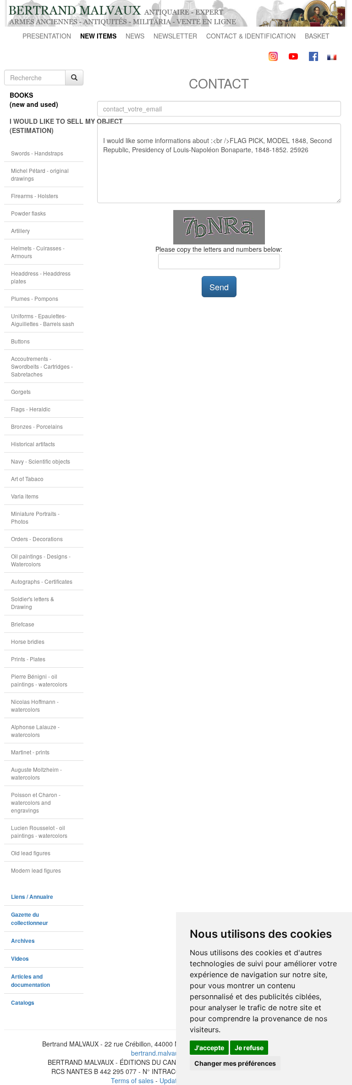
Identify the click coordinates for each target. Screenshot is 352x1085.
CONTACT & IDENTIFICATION (251, 35)
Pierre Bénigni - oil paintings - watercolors (39, 680)
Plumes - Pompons (34, 298)
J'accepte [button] (209, 1048)
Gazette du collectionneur (29, 919)
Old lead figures (30, 853)
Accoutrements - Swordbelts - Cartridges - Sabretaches (42, 366)
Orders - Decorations (37, 538)
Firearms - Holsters (34, 195)
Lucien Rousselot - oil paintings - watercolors (39, 831)
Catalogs (22, 1003)
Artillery (20, 230)
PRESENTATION (46, 35)
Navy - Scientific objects (40, 461)
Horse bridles (27, 641)
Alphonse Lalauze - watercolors (35, 730)
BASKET (317, 35)
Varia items (24, 496)
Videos (20, 959)
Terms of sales (132, 1080)
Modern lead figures (36, 870)
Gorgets (21, 391)
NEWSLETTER (175, 35)
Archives (23, 941)
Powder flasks (28, 213)
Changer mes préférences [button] (235, 1063)
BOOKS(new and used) (34, 99)
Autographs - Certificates (41, 581)
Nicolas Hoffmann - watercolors (35, 705)
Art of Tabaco (27, 478)
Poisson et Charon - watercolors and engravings (35, 802)
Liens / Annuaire (32, 897)
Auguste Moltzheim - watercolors (36, 773)
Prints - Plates (28, 659)
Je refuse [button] (249, 1048)
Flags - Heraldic (30, 409)
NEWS (135, 35)
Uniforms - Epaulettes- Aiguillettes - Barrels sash (42, 319)
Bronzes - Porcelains (37, 426)
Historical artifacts (33, 444)
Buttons (20, 341)
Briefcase (22, 624)
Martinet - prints (30, 752)
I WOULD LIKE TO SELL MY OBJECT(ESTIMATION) (46, 125)
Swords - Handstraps (37, 153)
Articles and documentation (30, 981)
